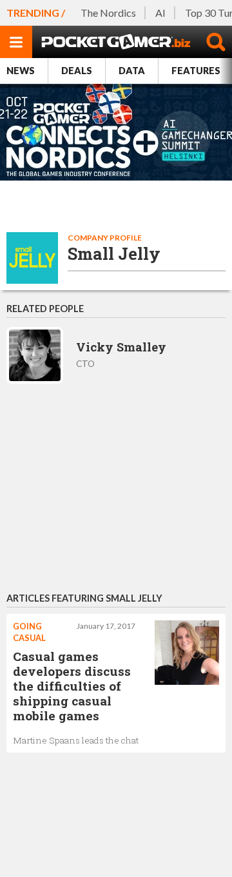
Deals (76, 70)
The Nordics (108, 12)
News (20, 70)
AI (160, 12)
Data (132, 70)
